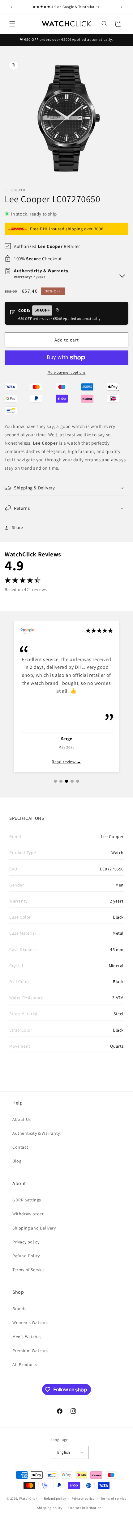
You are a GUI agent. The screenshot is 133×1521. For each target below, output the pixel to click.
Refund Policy (26, 1256)
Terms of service (114, 1498)
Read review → (66, 762)
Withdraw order (28, 1214)
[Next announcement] (121, 7)
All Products (24, 1364)
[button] (12, 24)
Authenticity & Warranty (36, 1133)
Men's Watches (27, 1336)
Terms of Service (28, 1269)
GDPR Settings (26, 1200)
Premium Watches (30, 1350)
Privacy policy (25, 1242)
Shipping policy (50, 1508)
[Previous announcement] (11, 7)
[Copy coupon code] (57, 310)
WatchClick (28, 1498)
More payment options (67, 372)
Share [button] (17, 527)
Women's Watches (30, 1322)
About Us (21, 1119)
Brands (19, 1308)
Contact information (85, 1508)
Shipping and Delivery (34, 1228)
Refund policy (55, 1498)
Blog (16, 1161)
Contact (20, 1147)
